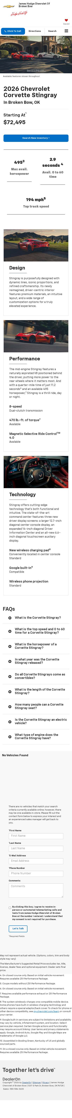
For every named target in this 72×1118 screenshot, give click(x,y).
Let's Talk (18, 929)
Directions (35, 31)
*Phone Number (17, 868)
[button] (13, 31)
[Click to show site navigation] (66, 31)
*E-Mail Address (17, 856)
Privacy (45, 1083)
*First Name (15, 831)
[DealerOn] (11, 1079)
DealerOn (26, 1083)
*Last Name (15, 843)
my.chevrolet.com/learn (46, 1011)
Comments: (15, 881)
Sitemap (37, 1083)
